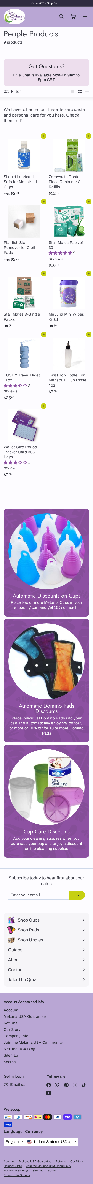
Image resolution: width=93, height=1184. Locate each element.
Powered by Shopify (17, 1175)
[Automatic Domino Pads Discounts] (46, 661)
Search (10, 1062)
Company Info (16, 1036)
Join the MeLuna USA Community (33, 1042)
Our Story (12, 1030)
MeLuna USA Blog (19, 1049)
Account (11, 1010)
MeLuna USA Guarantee (25, 1017)
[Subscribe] (77, 895)
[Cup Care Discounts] (46, 787)
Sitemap (11, 1055)
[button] (61, 253)
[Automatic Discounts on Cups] (46, 551)
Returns (11, 1023)
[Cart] (73, 16)
